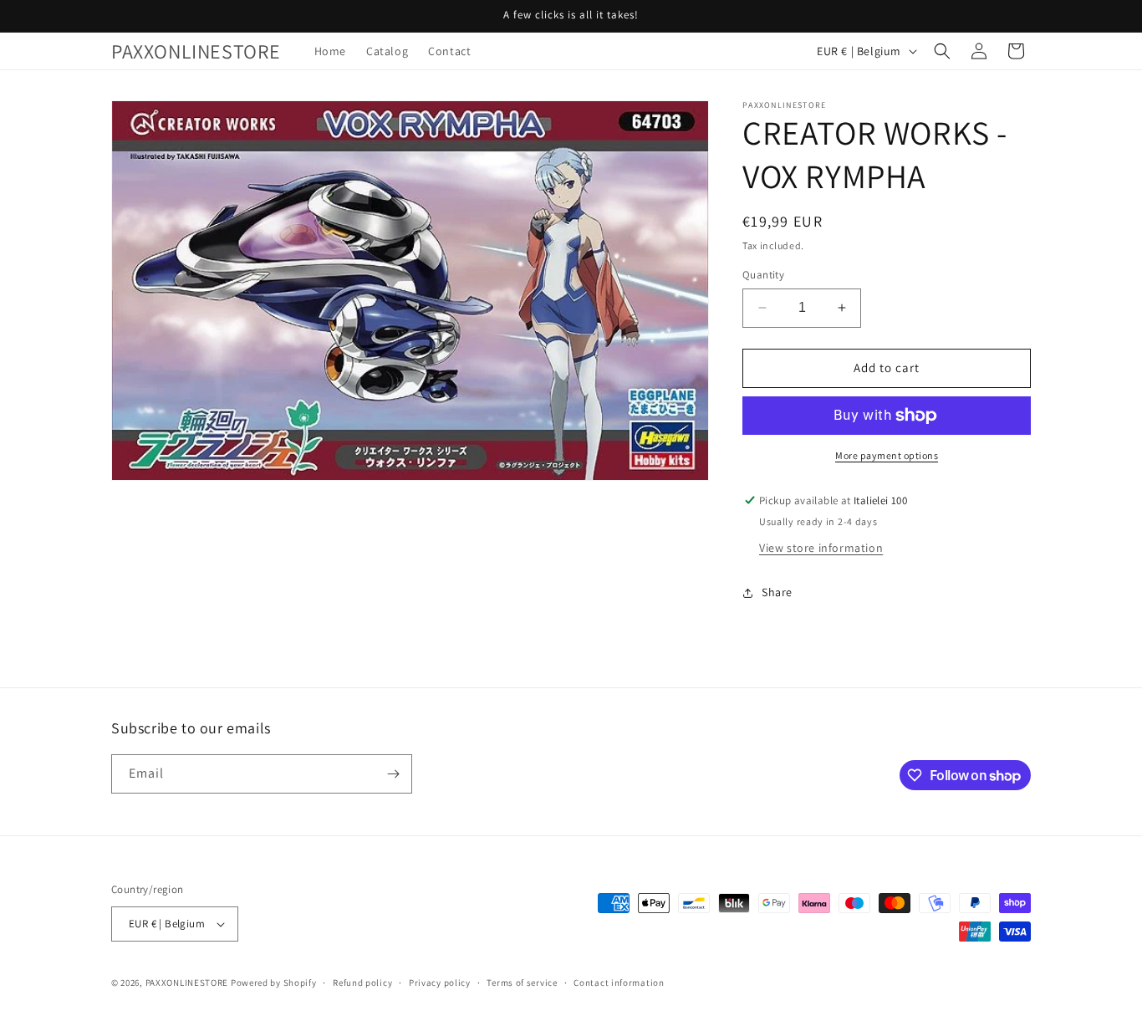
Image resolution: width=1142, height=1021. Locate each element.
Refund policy (362, 982)
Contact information (619, 982)
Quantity (763, 275)
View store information (821, 547)
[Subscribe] (393, 774)
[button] (942, 51)
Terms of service (522, 982)
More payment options (886, 455)
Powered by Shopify (274, 982)
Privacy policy (440, 982)
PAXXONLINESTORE (187, 982)
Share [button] (777, 592)
